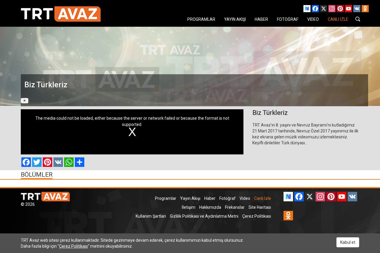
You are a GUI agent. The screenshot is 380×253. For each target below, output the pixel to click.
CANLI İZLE (338, 19)
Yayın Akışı (190, 198)
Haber (210, 198)
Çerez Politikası (256, 216)
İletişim (188, 207)
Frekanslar (235, 207)
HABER (261, 19)
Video (245, 198)
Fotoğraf (227, 198)
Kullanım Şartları (151, 216)
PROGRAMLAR (201, 19)
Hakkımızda (210, 207)
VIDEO (313, 19)
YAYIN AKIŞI (235, 19)
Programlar (165, 198)
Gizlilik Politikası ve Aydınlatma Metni (204, 216)
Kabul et (347, 242)
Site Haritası (259, 207)
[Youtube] (24, 100)
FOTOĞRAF (287, 19)
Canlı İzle (262, 198)
